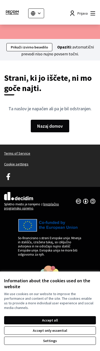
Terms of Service (17, 153)
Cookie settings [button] (16, 164)
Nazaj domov (50, 126)
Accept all (50, 320)
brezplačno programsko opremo (31, 206)
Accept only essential (50, 330)
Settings (50, 340)
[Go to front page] (14, 13)
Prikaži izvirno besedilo (29, 47)
